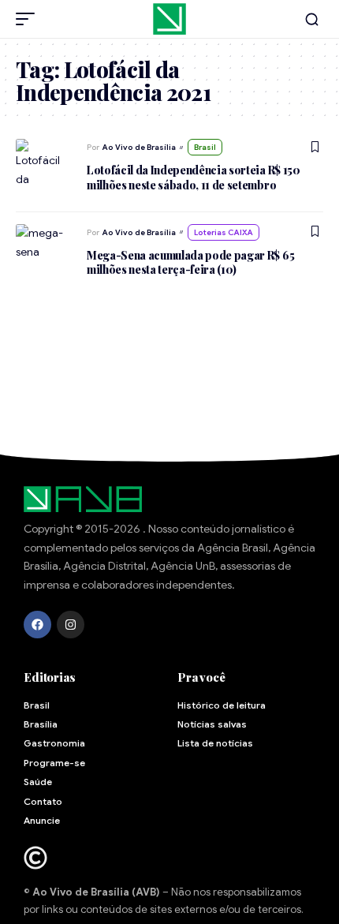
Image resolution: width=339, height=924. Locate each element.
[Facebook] (37, 624)
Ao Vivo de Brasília (139, 147)
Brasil (205, 147)
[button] (29, 19)
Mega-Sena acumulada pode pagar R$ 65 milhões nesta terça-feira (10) (190, 262)
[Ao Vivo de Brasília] (169, 19)
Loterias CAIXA (223, 232)
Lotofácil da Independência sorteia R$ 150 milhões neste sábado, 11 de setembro (193, 177)
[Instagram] (70, 624)
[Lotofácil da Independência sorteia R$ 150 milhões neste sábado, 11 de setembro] (43, 161)
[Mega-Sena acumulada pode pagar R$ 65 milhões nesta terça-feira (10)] (43, 246)
